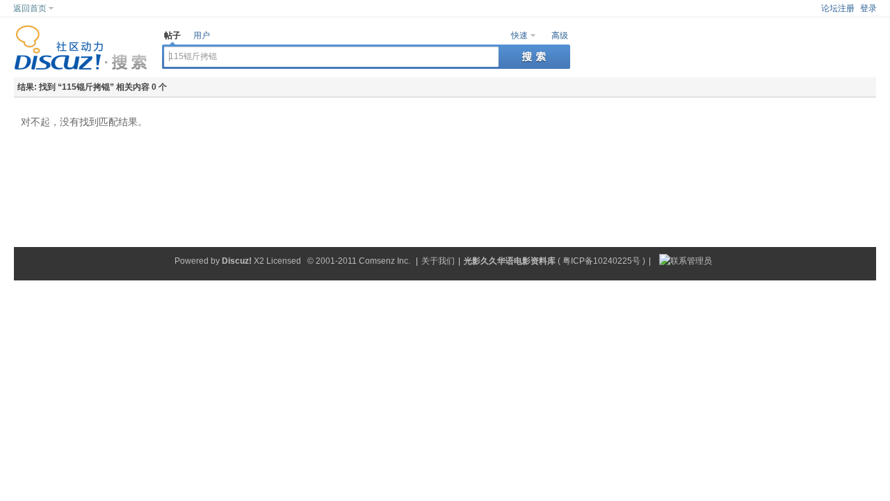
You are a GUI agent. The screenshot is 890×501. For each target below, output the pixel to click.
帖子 (172, 35)
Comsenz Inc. (384, 261)
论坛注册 (838, 8)
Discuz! (237, 261)
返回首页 (30, 8)
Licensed (283, 261)
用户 (201, 35)
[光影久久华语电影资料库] (81, 67)
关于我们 (438, 261)
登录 (868, 8)
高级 (559, 35)
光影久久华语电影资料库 (510, 261)
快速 (519, 35)
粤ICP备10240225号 (601, 261)
